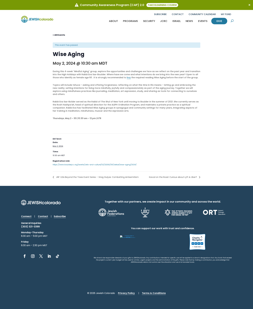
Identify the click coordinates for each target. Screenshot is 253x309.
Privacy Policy (126, 293)
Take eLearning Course (162, 5)
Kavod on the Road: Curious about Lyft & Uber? (173, 177)
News (189, 21)
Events (202, 21)
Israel (176, 21)
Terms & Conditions (154, 293)
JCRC (163, 21)
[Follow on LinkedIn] (49, 256)
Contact (178, 14)
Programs (130, 21)
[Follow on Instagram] (32, 256)
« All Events (59, 34)
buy (129, 77)
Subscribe (160, 14)
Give (219, 21)
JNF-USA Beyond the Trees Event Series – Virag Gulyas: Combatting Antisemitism (97, 177)
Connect (26, 216)
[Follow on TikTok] (57, 256)
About (113, 21)
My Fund (226, 14)
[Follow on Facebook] (24, 256)
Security (149, 21)
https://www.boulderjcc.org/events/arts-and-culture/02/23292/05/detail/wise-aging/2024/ (95, 164)
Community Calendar (202, 14)
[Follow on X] (41, 256)
